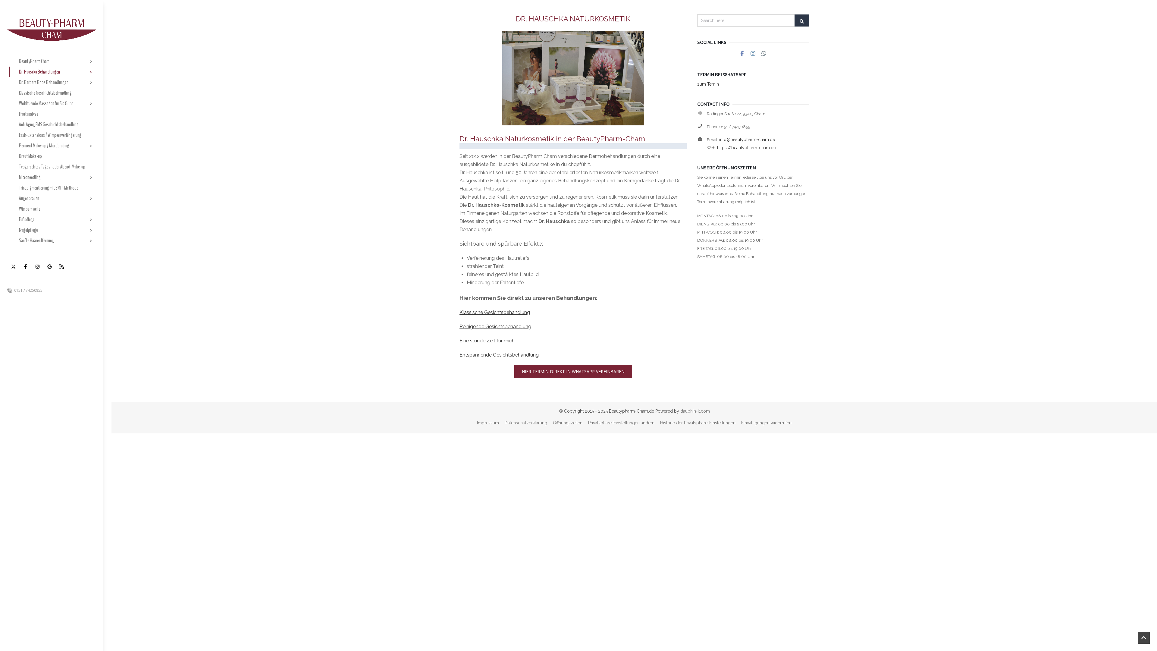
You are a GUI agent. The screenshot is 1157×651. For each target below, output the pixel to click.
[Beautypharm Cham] (51, 21)
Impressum (488, 422)
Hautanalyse (28, 114)
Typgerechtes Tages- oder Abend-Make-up (52, 166)
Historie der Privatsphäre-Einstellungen (697, 422)
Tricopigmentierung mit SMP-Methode (48, 187)
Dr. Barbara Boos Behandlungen (43, 82)
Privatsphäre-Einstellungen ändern (621, 422)
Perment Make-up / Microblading (44, 145)
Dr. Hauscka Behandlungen (39, 71)
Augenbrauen (29, 198)
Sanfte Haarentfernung (36, 240)
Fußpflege (27, 219)
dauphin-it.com (695, 411)
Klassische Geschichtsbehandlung (45, 92)
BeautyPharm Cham (34, 61)
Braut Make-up (30, 156)
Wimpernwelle (29, 208)
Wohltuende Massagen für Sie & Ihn (46, 103)
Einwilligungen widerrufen (766, 422)
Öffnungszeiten (567, 422)
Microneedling (30, 177)
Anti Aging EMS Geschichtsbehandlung (49, 124)
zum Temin (708, 84)
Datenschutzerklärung (526, 422)
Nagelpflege (28, 230)
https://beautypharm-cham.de (746, 147)
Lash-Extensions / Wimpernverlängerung (50, 135)
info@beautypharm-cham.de (747, 139)
